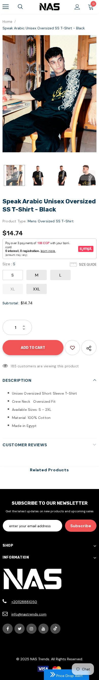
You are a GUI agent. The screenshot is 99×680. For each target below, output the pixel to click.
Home (7, 21)
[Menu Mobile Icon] (6, 7)
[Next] (87, 94)
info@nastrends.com (28, 614)
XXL (36, 289)
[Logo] (49, 6)
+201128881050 (24, 602)
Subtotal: (11, 303)
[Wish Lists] (72, 347)
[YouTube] (43, 629)
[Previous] (11, 94)
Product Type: (15, 221)
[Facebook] (8, 629)
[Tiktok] (55, 629)
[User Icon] (77, 7)
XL (12, 289)
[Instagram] (31, 629)
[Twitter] (19, 629)
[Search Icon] (20, 6)
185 (13, 366)
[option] (49, 93)
